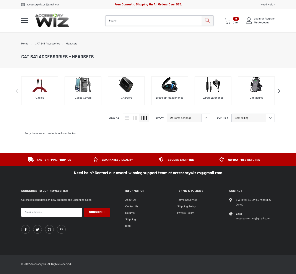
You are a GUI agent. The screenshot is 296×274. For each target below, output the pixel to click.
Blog (128, 225)
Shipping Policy (186, 206)
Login (257, 18)
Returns (130, 212)
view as (114, 117)
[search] (207, 21)
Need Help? (267, 4)
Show (160, 117)
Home (24, 43)
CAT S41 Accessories (47, 43)
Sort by (222, 117)
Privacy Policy (185, 212)
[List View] (127, 118)
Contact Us (131, 206)
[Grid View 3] (135, 118)
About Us (130, 199)
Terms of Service (187, 199)
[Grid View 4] (144, 118)
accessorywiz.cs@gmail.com (43, 4)
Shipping (130, 219)
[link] (25, 229)
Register (270, 18)
